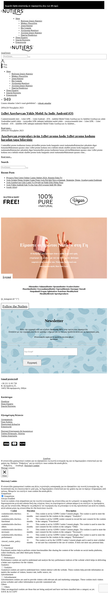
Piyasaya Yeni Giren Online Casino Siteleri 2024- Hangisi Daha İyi (34, 178)
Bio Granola (26, 28)
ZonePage (46, 459)
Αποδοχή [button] (19, 465)
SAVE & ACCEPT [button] (9, 592)
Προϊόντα (5, 401)
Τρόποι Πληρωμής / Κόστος (13, 433)
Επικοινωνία (21, 42)
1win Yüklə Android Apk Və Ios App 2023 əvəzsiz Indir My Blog (34, 185)
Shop (18, 18)
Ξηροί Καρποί (27, 26)
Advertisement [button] (7, 574)
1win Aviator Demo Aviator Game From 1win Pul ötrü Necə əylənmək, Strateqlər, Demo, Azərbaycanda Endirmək (54, 180)
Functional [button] (5, 545)
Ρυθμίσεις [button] (8, 465)
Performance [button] (6, 555)
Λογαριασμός (7, 419)
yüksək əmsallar (44, 103)
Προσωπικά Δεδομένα (10, 424)
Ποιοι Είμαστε (22, 37)
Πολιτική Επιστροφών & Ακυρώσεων (17, 431)
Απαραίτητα (9, 496)
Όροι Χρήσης (7, 422)
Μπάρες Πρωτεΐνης (29, 23)
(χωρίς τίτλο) (11, 187)
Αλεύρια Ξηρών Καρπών (31, 33)
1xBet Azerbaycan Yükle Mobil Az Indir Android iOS (37, 113)
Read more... (6, 128)
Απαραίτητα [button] (6, 493)
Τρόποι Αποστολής (9, 436)
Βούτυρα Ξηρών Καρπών (31, 21)
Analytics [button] (5, 565)
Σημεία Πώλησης (23, 40)
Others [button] (4, 584)
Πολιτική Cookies (31, 465)
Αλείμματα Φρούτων (30, 30)
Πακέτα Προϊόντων (29, 35)
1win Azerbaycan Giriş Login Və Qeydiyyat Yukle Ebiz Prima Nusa (34, 182)
